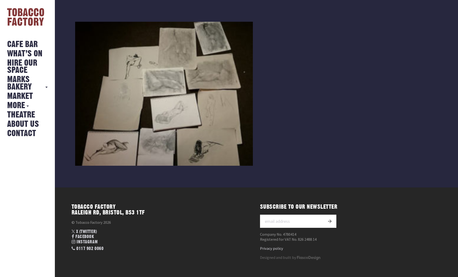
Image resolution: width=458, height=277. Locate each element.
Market (20, 96)
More (16, 105)
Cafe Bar (22, 44)
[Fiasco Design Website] (308, 257)
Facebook (84, 236)
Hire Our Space (22, 66)
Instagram (87, 242)
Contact (21, 133)
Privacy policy (271, 248)
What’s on (24, 54)
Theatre (21, 115)
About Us (23, 124)
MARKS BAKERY (19, 83)
